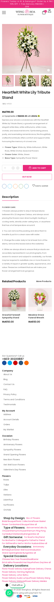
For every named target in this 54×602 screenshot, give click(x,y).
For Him (24, 543)
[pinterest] (26, 363)
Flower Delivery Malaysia (13, 581)
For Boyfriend (38, 537)
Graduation (35, 549)
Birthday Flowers (11, 439)
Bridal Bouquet (9, 521)
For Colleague (19, 540)
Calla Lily (43, 527)
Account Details (11, 419)
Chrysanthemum (10, 530)
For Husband (34, 543)
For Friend (40, 540)
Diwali (30, 559)
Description (10, 197)
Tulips (6, 484)
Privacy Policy (9, 394)
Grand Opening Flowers (14, 454)
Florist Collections (24, 521)
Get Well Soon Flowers (14, 464)
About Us (7, 374)
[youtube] (21, 363)
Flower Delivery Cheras (40, 568)
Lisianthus (8, 499)
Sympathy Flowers (12, 449)
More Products (43, 281)
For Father (31, 540)
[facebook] (4, 363)
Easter (35, 559)
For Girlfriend (8, 543)
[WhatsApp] (21, 186)
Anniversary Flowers (12, 444)
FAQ (5, 389)
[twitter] (10, 363)
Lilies (5, 489)
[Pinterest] (15, 186)
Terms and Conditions (14, 399)
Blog (5, 379)
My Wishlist (8, 429)
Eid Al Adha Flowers (11, 562)
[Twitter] (10, 186)
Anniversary (38, 546)
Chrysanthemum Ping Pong (32, 530)
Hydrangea (26, 534)
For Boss (28, 537)
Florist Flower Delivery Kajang (15, 568)
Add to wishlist (41, 186)
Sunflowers (8, 504)
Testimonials (9, 404)
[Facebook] (4, 186)
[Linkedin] (26, 186)
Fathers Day (38, 562)
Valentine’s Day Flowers (14, 469)
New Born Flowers (11, 459)
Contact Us (8, 384)
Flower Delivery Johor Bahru (15, 575)
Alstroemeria (32, 527)
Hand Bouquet (23, 524)
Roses (6, 479)
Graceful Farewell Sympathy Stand (11, 316)
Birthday (6, 549)
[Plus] (17, 168)
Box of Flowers (33, 518)
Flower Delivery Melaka (36, 581)
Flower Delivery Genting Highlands (18, 572)
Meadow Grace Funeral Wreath (36, 316)
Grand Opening (9, 552)
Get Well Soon (23, 549)
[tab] (10, 197)
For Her (17, 543)
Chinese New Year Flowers (14, 559)
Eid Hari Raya (26, 562)
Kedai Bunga (23, 552)
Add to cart (39, 168)
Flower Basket (39, 521)
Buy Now (27, 176)
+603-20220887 (13, 359)
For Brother (7, 540)
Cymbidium (7, 534)
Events (13, 549)
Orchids (7, 509)
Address (7, 414)
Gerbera (7, 494)
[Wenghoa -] (25, 12)
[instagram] (15, 363)
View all (33, 524)
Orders (6, 424)
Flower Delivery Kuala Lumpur (16, 578)
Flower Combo (9, 524)
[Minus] (13, 168)
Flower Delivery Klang (40, 578)
